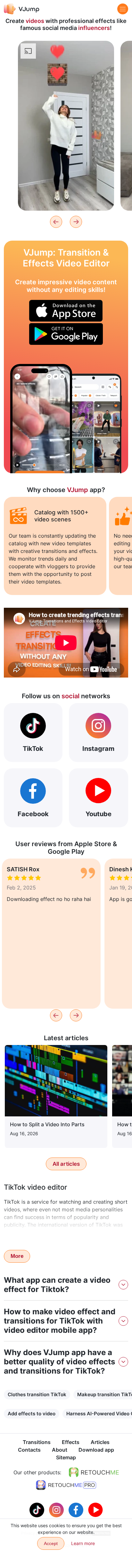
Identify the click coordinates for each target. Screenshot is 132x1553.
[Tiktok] (37, 1509)
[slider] (66, 50)
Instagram (98, 748)
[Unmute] (102, 62)
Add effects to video (31, 1414)
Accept (51, 1543)
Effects (70, 1442)
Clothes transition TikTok (37, 1394)
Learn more (66, 196)
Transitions (37, 1442)
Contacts (29, 1450)
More (17, 1256)
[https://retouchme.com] (94, 1472)
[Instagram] (57, 1509)
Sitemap (66, 1457)
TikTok (33, 748)
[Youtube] (95, 1509)
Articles (100, 1442)
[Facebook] (77, 1509)
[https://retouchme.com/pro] (66, 1485)
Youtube (98, 814)
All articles (66, 1164)
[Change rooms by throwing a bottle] (41, 418)
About (59, 1450)
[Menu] (122, 9)
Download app (96, 1450)
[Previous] (56, 222)
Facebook (33, 814)
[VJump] (21, 8)
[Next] (76, 222)
